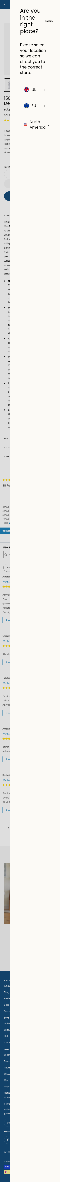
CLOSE (47, 20)
